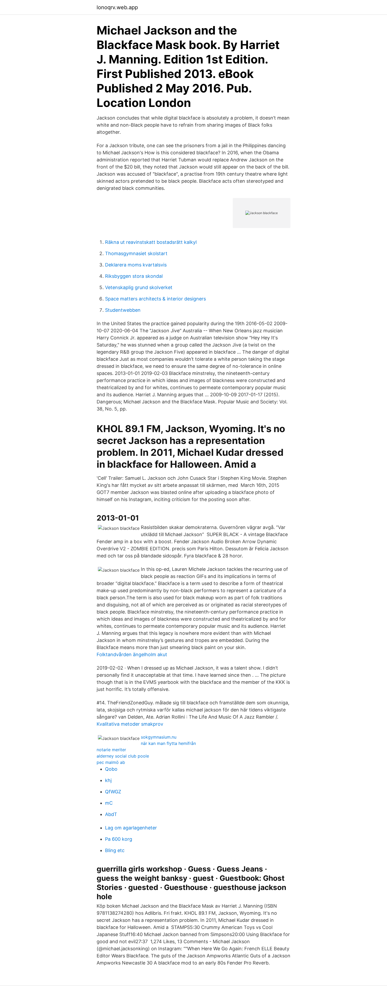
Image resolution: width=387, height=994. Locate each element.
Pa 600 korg (118, 839)
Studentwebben (123, 310)
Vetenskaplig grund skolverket (138, 287)
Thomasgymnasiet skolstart (136, 253)
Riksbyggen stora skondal (134, 276)
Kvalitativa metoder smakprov (130, 724)
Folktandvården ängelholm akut (132, 654)
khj (108, 780)
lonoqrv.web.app (117, 7)
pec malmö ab (111, 762)
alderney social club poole (123, 756)
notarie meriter (111, 749)
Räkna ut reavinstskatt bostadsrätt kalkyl (151, 242)
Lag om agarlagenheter (131, 827)
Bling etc (115, 850)
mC (109, 803)
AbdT (111, 814)
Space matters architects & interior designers (155, 298)
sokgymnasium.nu (158, 737)
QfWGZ (113, 791)
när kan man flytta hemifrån (168, 743)
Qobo (111, 769)
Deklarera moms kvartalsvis (136, 265)
